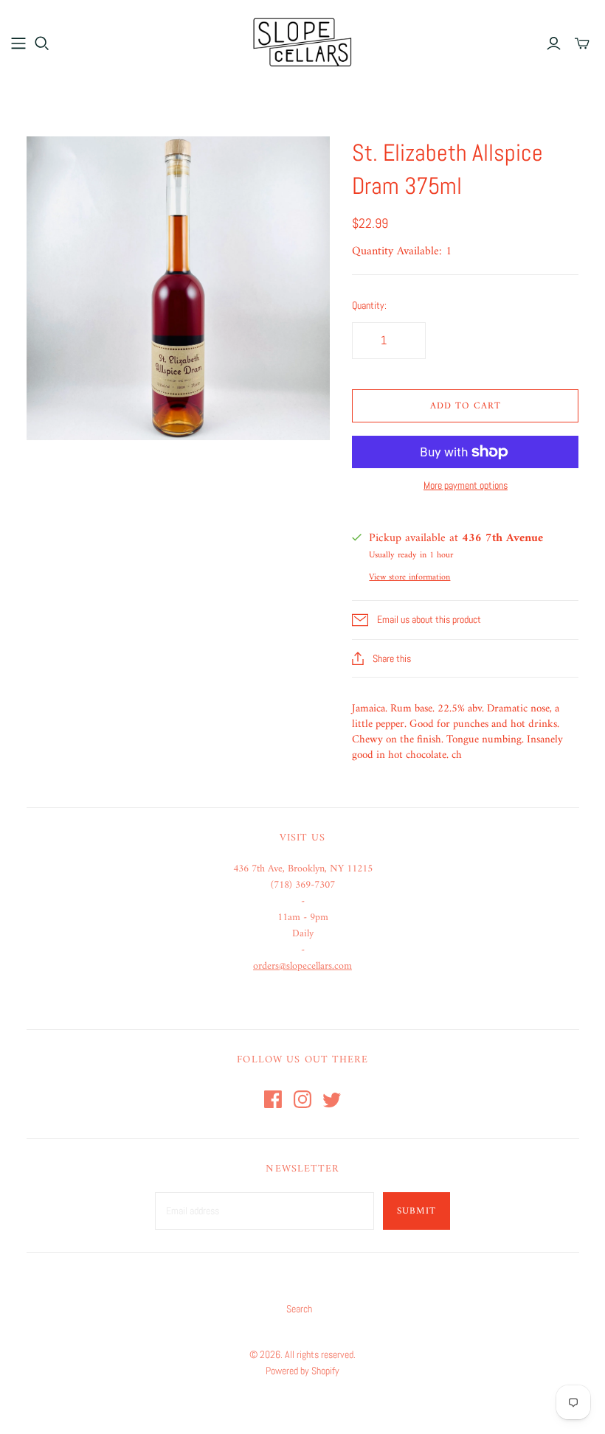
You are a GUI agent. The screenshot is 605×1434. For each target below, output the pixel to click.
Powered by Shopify (302, 1370)
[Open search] (42, 43)
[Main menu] (18, 43)
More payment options (466, 485)
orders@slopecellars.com (302, 966)
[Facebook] (273, 1099)
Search (299, 1308)
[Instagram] (302, 1099)
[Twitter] (332, 1099)
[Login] (553, 43)
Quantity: (369, 305)
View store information (409, 577)
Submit (416, 1210)
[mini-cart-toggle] (582, 43)
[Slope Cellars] (302, 42)
